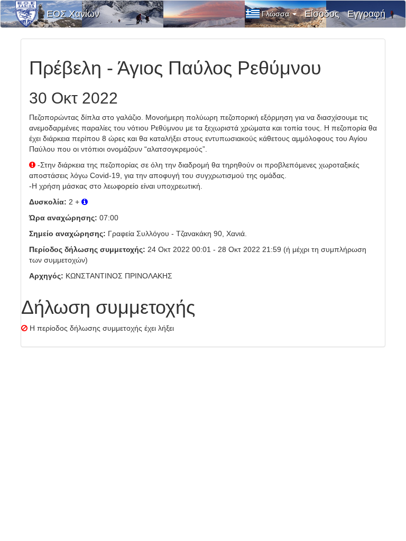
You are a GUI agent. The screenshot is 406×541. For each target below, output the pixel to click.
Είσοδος (321, 13)
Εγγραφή (366, 13)
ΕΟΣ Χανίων (73, 13)
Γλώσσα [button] (276, 14)
